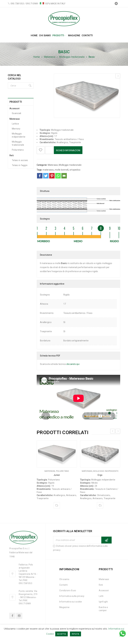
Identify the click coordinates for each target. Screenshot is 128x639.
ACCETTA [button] (61, 634)
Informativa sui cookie (70, 601)
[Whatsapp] (58, 175)
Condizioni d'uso (67, 590)
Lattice (15, 123)
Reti (12, 155)
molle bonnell (61, 170)
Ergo (100, 475)
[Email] (64, 175)
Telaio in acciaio (20, 160)
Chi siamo (64, 579)
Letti (101, 596)
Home (36, 56)
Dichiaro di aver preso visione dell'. (80, 548)
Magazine (64, 607)
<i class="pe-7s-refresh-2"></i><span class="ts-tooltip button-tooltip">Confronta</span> (49, 150)
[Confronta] (57, 505)
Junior (57, 475)
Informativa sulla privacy (71, 596)
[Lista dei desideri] (40, 150)
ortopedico (75, 170)
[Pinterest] (52, 175)
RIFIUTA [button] (75, 634)
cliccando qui (72, 364)
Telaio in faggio (19, 165)
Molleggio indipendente (18, 135)
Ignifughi (103, 601)
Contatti (63, 585)
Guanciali (16, 113)
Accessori (15, 108)
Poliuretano (18, 150)
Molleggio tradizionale (72, 56)
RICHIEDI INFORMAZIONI (68, 150)
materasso (48, 170)
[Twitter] (46, 175)
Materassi (49, 56)
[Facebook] (39, 175)
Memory (16, 128)
